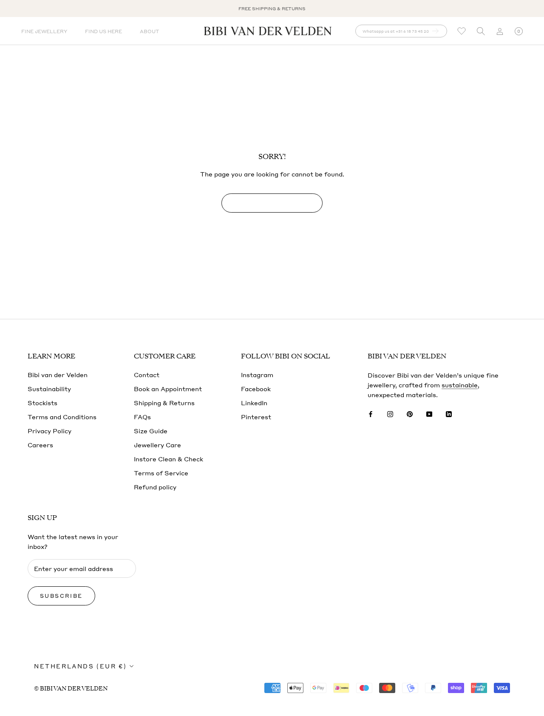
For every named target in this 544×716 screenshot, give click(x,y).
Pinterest (256, 417)
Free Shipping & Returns (272, 8)
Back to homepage (272, 203)
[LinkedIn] (449, 413)
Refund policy (155, 487)
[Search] (480, 31)
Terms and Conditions (62, 417)
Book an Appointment (168, 388)
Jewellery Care (157, 445)
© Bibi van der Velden (71, 689)
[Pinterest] (410, 413)
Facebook (256, 388)
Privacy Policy (49, 431)
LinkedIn (254, 402)
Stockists (42, 402)
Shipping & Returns (164, 402)
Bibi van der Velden (58, 374)
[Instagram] (390, 413)
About (149, 31)
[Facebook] (371, 413)
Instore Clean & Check (168, 459)
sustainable (460, 385)
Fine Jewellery (44, 31)
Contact (146, 374)
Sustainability (49, 388)
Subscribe (61, 596)
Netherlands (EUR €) (80, 666)
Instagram (257, 374)
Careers (40, 445)
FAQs (142, 417)
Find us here (103, 31)
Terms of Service (161, 473)
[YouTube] (429, 413)
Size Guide (150, 431)
